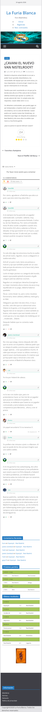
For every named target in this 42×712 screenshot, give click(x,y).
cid (9, 370)
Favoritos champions (13, 150)
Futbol (7, 58)
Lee (9, 490)
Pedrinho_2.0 (19, 72)
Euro (3, 543)
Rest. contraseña (21, 28)
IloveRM (11, 188)
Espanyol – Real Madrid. (16, 543)
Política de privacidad (9, 701)
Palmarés (5, 698)
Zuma (10, 437)
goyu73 (4, 560)
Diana (10, 420)
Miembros (5, 693)
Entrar (21, 22)
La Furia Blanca (21, 13)
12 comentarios (29, 72)
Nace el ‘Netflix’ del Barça (27, 156)
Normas (5, 696)
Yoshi (4, 550)
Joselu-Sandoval (14, 335)
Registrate (21, 25)
